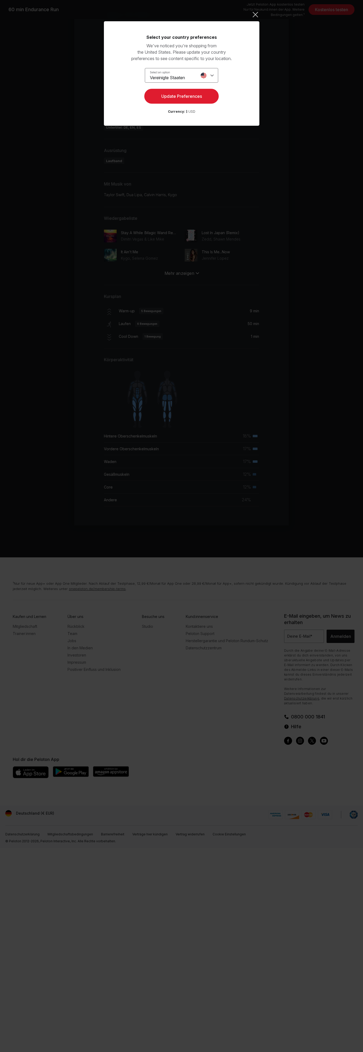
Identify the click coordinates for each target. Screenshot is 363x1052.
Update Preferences (181, 96)
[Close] (181, 14)
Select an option (160, 72)
